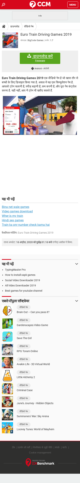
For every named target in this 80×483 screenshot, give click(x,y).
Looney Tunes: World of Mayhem (35, 429)
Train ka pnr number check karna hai (26, 225)
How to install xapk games (20, 274)
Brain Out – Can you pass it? (33, 312)
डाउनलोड (14, 26)
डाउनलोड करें (42, 58)
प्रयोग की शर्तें (24, 447)
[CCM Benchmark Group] (40, 462)
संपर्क (57, 447)
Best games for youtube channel (23, 290)
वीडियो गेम (28, 26)
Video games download (17, 211)
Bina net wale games (15, 207)
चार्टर (64, 447)
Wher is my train (12, 216)
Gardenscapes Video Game (32, 325)
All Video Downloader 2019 (20, 285)
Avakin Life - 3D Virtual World (33, 364)
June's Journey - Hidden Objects (35, 403)
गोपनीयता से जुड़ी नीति (42, 447)
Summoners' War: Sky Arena (33, 416)
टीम (13, 447)
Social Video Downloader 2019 (22, 280)
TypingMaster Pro (15, 269)
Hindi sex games (13, 220)
